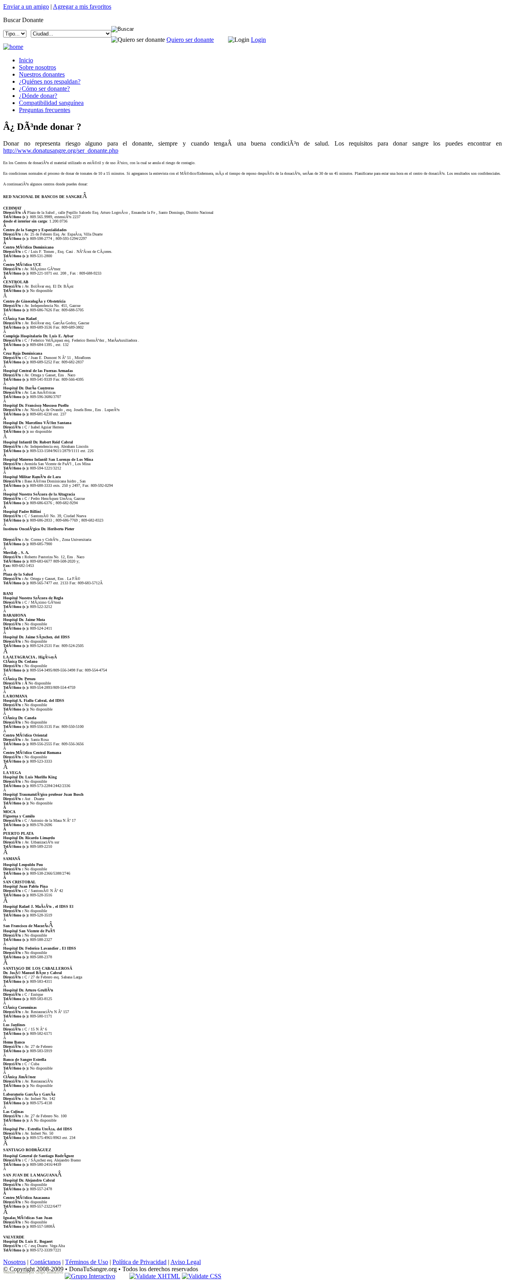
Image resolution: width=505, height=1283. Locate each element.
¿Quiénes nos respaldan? (49, 81)
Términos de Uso (86, 1262)
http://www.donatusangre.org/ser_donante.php (60, 150)
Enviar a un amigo (26, 6)
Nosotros (14, 1262)
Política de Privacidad (139, 1262)
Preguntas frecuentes (44, 110)
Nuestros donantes (42, 74)
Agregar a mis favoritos (82, 6)
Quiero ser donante (190, 39)
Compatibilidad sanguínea (51, 102)
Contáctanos (45, 1262)
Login (258, 39)
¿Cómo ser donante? (44, 88)
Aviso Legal (185, 1262)
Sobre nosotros (37, 67)
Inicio (26, 60)
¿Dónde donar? (38, 95)
